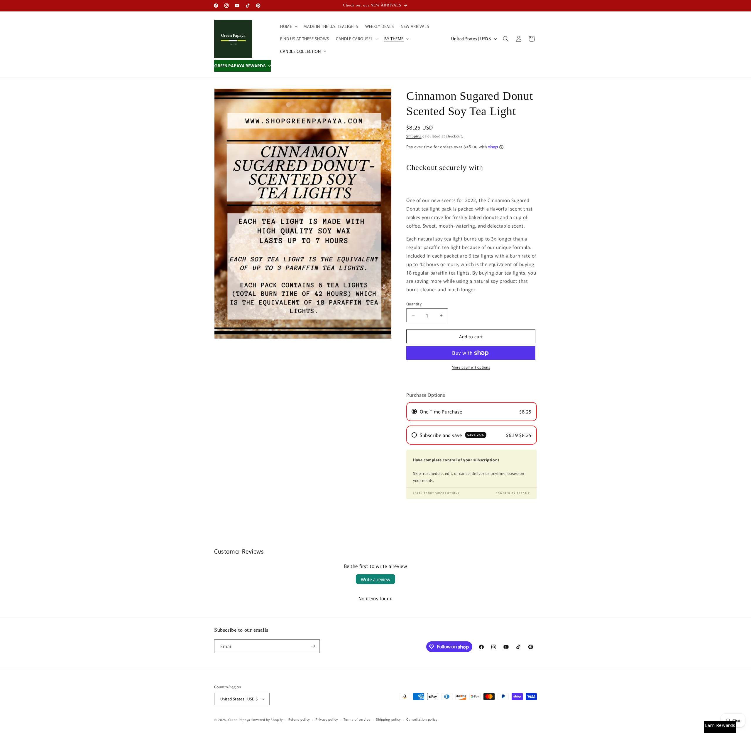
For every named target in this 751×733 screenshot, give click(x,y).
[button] (288, 26)
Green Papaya (239, 719)
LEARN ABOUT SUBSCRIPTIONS (436, 493)
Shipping (414, 135)
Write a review (375, 579)
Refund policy (299, 719)
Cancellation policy (421, 719)
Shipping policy (388, 719)
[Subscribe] (313, 646)
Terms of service (357, 719)
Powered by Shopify (267, 719)
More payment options (471, 366)
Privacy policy (327, 719)
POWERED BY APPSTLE (513, 493)
